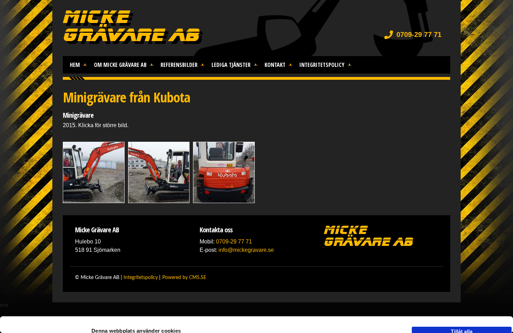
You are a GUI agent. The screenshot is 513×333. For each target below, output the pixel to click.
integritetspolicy (321, 65)
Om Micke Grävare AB (120, 65)
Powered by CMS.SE (184, 277)
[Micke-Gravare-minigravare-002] (158, 172)
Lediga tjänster (231, 65)
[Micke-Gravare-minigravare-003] (223, 172)
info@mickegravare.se (246, 250)
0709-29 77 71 (418, 34)
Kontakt (275, 65)
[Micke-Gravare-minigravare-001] (93, 172)
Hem (75, 65)
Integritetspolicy (141, 277)
